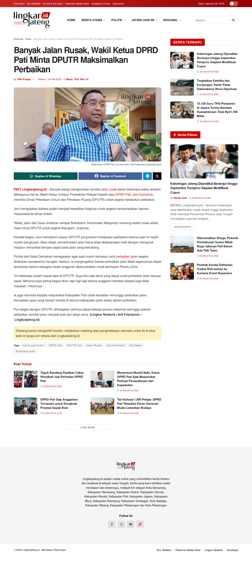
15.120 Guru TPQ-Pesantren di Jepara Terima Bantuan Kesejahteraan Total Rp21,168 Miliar (217, 109)
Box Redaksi (34, 3)
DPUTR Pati (74, 345)
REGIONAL (170, 20)
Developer (232, 550)
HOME (71, 20)
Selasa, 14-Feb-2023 (49, 79)
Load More (87, 427)
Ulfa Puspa (24, 79)
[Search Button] (234, 20)
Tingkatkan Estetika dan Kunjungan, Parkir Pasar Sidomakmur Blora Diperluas (217, 84)
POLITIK (116, 20)
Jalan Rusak (94, 345)
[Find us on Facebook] (112, 524)
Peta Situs (19, 3)
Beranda (18, 39)
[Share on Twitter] (157, 176)
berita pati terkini (33, 345)
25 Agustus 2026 (52, 386)
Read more (182, 227)
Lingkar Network (214, 550)
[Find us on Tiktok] (140, 524)
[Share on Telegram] (147, 176)
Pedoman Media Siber (77, 3)
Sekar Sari (180, 197)
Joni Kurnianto (142, 194)
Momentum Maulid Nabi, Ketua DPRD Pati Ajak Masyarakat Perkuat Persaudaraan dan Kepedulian (138, 378)
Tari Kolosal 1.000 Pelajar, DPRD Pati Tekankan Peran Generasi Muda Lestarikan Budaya (139, 403)
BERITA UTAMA (92, 20)
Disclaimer (118, 3)
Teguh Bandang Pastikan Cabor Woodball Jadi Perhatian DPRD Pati (62, 376)
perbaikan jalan (127, 256)
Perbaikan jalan (26, 351)
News (28, 39)
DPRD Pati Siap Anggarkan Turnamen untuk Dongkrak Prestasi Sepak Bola (59, 403)
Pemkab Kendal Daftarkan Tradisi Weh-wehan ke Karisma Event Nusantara (215, 269)
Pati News (135, 345)
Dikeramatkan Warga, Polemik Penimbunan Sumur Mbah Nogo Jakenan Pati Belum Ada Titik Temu (217, 244)
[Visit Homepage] (32, 20)
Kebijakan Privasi (101, 3)
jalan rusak (109, 189)
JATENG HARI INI (142, 20)
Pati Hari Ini (81, 79)
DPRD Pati (123, 194)
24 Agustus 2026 (52, 413)
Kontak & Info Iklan (53, 3)
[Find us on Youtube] (130, 524)
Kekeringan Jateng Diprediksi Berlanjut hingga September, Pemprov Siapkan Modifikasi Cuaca (217, 60)
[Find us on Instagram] (121, 524)
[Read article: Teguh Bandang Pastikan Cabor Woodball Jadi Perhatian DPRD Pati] (25, 379)
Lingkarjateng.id (31, 549)
